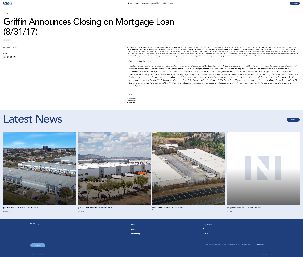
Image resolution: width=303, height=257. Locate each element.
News (171, 3)
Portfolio (164, 3)
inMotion (270, 254)
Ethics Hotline (259, 244)
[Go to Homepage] (7, 3)
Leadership (145, 3)
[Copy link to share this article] (4, 57)
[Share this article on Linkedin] (11, 57)
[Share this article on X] (8, 57)
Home (130, 3)
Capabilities (155, 3)
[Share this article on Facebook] (14, 57)
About (137, 3)
